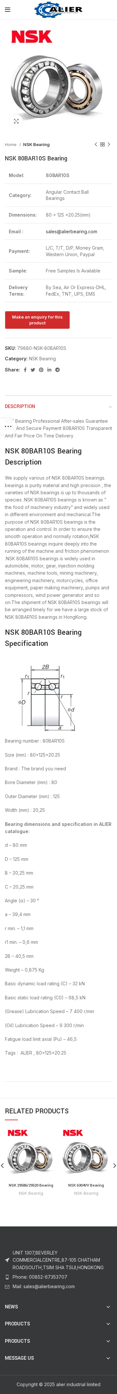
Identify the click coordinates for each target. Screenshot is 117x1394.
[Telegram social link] (57, 370)
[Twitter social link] (33, 370)
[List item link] (58, 1277)
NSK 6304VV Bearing (86, 1185)
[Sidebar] (8, 426)
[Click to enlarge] (16, 121)
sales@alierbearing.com (71, 231)
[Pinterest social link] (41, 370)
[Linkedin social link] (49, 370)
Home (11, 144)
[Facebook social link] (25, 370)
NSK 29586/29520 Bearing (31, 1185)
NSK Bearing (36, 144)
